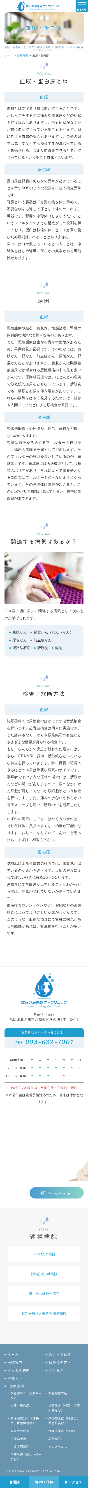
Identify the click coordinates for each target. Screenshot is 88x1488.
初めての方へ (60, 1362)
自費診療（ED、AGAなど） (25, 1457)
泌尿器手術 (18, 1439)
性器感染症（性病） (62, 1431)
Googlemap (59, 1193)
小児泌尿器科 (19, 1447)
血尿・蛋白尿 (19, 1406)
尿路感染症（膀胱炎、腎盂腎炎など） (64, 1420)
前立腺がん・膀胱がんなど (26, 1395)
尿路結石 (54, 1439)
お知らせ (15, 1378)
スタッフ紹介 (60, 1354)
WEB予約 (46, 1482)
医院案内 (15, 1362)
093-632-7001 (44, 1038)
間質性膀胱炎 (19, 1431)
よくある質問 (19, 1370)
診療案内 (16, 1386)
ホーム (13, 1354)
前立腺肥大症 (57, 1393)
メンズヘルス (57, 1447)
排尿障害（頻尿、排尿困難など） (64, 1408)
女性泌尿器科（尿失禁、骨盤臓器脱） (24, 1420)
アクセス (75, 1482)
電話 (16, 1482)
